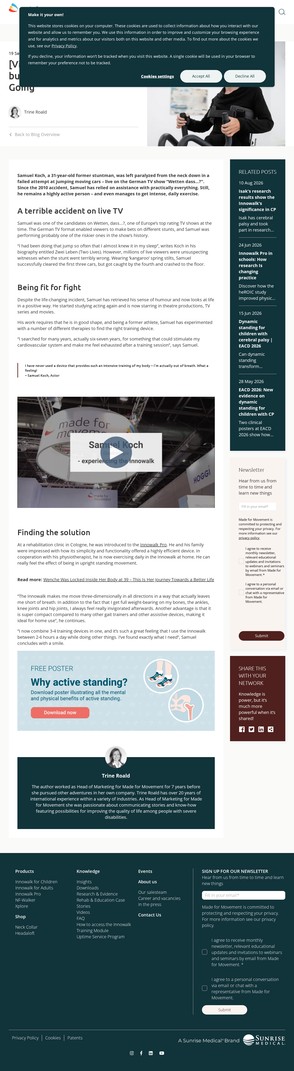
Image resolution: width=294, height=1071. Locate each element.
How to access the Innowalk (104, 924)
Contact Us (149, 915)
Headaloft (25, 933)
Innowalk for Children (36, 882)
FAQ (81, 918)
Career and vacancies (159, 898)
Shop (20, 916)
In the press (149, 904)
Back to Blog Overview (37, 134)
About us (147, 882)
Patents (74, 1038)
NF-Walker (25, 900)
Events (145, 871)
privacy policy (249, 538)
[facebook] (242, 729)
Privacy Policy (64, 45)
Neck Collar (26, 927)
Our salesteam (152, 892)
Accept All (201, 76)
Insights (84, 882)
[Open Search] (282, 12)
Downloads (88, 888)
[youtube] (161, 1053)
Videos (83, 912)
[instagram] (132, 1053)
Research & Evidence (97, 894)
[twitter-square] (251, 729)
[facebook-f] (141, 1053)
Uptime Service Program (101, 937)
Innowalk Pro (153, 545)
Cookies (53, 1038)
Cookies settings (157, 76)
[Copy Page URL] (270, 729)
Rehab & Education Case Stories (101, 903)
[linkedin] (261, 729)
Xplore (21, 906)
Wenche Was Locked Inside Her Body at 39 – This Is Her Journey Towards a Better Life (128, 579)
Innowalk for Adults (34, 888)
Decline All (245, 76)
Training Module (93, 930)
